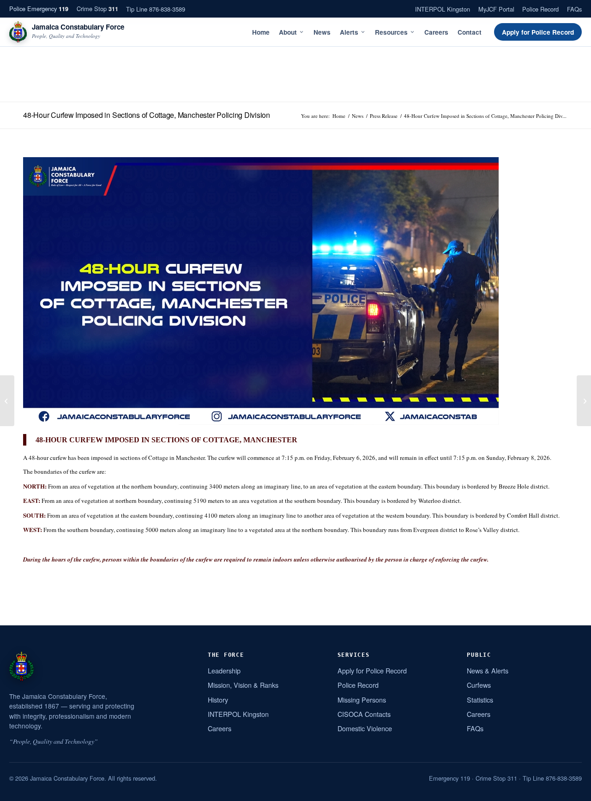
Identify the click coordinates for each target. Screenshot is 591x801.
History (218, 699)
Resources (391, 32)
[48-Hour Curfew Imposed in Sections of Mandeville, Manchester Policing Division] (584, 400)
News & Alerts (487, 670)
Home (261, 32)
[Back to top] (572, 790)
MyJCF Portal (496, 9)
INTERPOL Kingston (442, 9)
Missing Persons (362, 699)
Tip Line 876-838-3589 (155, 9)
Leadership (224, 670)
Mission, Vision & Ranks (243, 685)
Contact (470, 32)
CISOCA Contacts (364, 714)
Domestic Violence (365, 728)
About (288, 32)
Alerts (349, 32)
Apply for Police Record (538, 32)
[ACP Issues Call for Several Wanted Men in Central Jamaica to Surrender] (7, 400)
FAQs (574, 9)
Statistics (480, 699)
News (322, 32)
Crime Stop (97, 8)
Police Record (540, 9)
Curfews (479, 685)
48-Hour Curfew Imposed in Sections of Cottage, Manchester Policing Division (146, 115)
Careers (436, 32)
